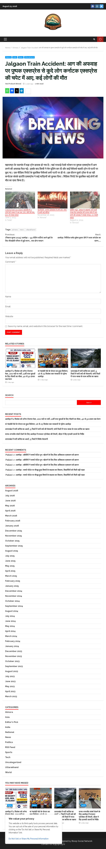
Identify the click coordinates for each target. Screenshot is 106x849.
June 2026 (10, 500)
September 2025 (14, 546)
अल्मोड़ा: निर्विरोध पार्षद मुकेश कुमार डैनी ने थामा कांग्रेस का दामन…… (79, 237)
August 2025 (11, 551)
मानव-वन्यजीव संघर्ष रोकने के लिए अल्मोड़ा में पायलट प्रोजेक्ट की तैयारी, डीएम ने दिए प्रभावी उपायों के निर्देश (44, 434)
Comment (10, 262)
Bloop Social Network (81, 841)
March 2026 (11, 515)
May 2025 (10, 566)
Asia (7, 717)
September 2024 (14, 606)
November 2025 (13, 536)
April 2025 (10, 571)
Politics (9, 742)
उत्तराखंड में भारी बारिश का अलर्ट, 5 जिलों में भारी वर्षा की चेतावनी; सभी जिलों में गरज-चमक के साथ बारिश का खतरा (86, 358)
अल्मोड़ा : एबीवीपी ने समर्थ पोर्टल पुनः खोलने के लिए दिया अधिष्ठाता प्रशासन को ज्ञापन (47, 455)
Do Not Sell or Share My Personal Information (28, 839)
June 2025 (10, 561)
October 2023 (12, 661)
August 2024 (11, 611)
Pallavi (9, 455)
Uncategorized (13, 762)
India (15, 57)
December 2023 (13, 651)
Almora (8, 57)
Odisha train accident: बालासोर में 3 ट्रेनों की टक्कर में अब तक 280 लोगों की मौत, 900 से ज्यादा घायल (20, 212)
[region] (33, 829)
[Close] (59, 816)
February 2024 (12, 641)
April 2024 (10, 631)
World (8, 772)
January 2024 (12, 646)
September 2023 (14, 666)
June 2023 (10, 681)
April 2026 (10, 510)
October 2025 (12, 541)
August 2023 (11, 671)
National (9, 732)
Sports (8, 752)
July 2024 (10, 616)
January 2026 (12, 526)
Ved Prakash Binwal (13, 84)
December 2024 (13, 591)
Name (8, 296)
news (22, 230)
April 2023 (10, 691)
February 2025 (12, 581)
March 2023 (11, 696)
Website (9, 316)
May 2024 (10, 626)
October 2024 (12, 601)
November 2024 (13, 596)
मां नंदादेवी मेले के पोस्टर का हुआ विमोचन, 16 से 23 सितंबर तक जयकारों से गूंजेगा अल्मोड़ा (53, 358)
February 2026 (12, 520)
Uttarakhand (29, 57)
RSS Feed (10, 747)
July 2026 (10, 495)
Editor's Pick (11, 722)
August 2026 (11, 490)
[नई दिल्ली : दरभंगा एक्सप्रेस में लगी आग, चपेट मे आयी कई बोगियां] (52, 200)
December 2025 (13, 531)
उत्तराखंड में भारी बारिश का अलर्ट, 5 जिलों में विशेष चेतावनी (26, 439)
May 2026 (10, 505)
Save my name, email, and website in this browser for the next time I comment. (45, 326)
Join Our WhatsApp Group (100, 39)
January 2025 (12, 586)
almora (15, 230)
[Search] (94, 39)
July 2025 (10, 556)
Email (7, 306)
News (21, 57)
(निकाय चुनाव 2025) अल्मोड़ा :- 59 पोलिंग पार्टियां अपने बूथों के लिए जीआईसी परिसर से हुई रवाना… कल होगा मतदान (29, 237)
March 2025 (11, 576)
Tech (7, 757)
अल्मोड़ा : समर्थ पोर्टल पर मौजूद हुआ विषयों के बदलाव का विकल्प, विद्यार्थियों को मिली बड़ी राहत (50, 470)
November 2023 (13, 656)
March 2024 (11, 636)
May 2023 (10, 686)
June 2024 (10, 621)
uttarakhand (30, 230)
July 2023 (10, 676)
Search (9, 395)
